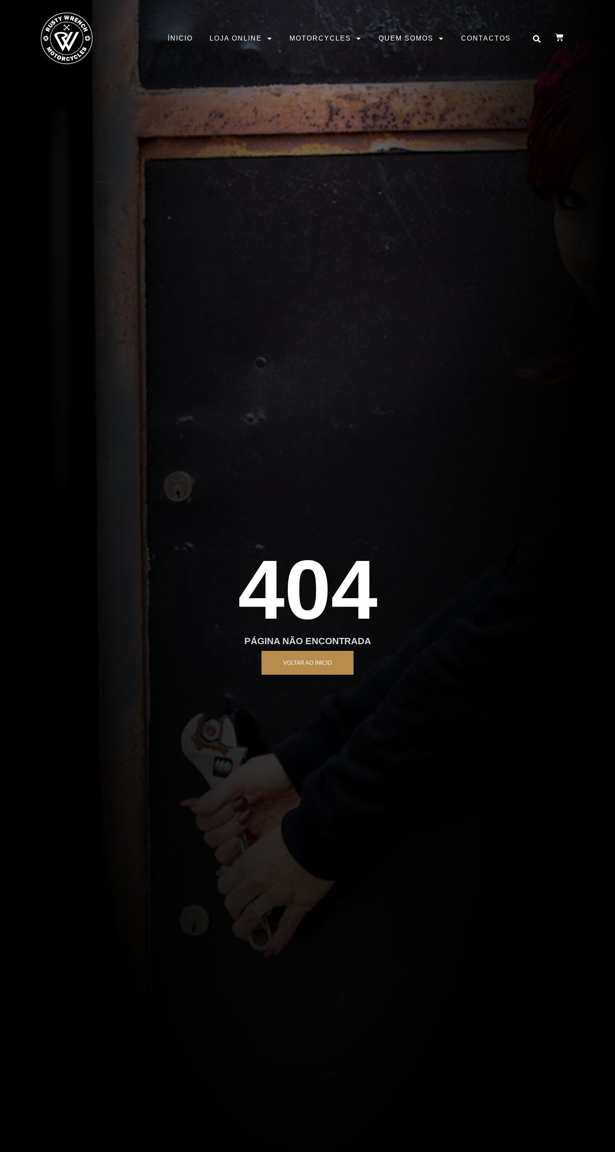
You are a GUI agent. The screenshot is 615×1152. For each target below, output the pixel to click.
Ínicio (180, 38)
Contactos (486, 38)
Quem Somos (406, 38)
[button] (537, 39)
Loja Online (236, 38)
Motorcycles (320, 38)
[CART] (559, 37)
